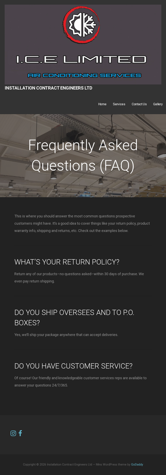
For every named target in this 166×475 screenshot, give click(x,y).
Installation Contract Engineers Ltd (48, 88)
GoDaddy (137, 464)
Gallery (158, 104)
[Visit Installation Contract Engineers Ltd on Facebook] (20, 433)
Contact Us (139, 104)
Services (119, 104)
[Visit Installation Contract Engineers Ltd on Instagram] (13, 433)
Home (102, 104)
